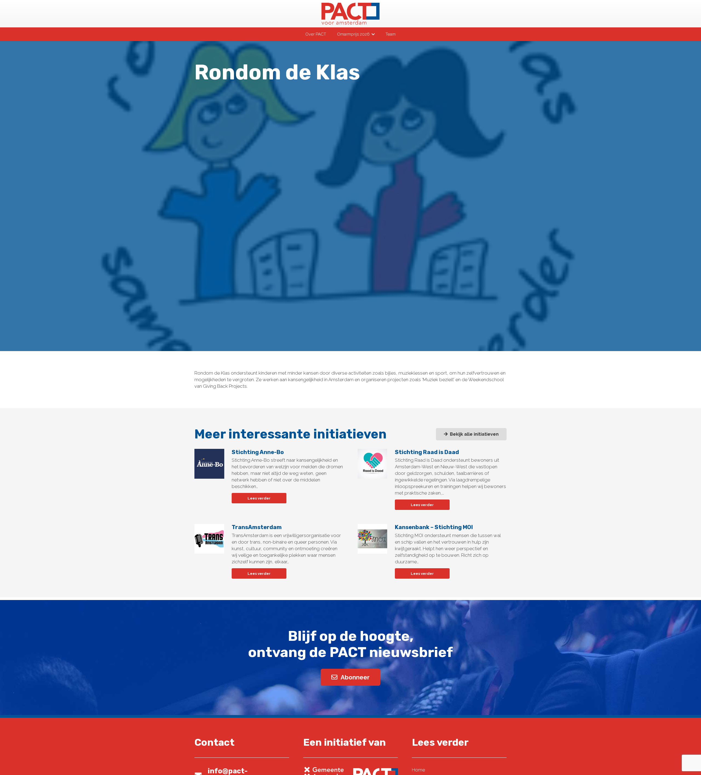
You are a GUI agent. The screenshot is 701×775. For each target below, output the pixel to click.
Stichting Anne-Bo (258, 452)
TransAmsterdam (257, 527)
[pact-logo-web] (350, 14)
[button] (372, 34)
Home (418, 770)
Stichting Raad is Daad (427, 452)
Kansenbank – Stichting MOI (434, 527)
